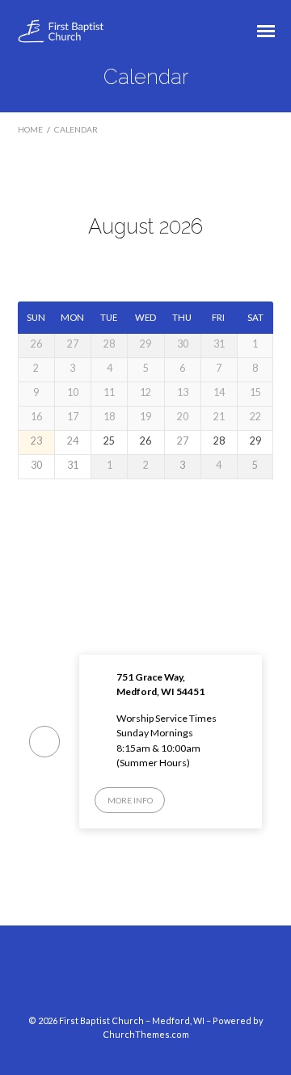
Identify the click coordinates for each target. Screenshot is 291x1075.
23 (36, 441)
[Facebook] (130, 976)
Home (30, 129)
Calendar (76, 129)
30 (36, 465)
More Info (130, 800)
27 (182, 441)
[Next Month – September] (119, 264)
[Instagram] (161, 976)
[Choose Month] (144, 262)
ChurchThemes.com (146, 1034)
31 (72, 465)
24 (72, 441)
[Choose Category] (170, 264)
